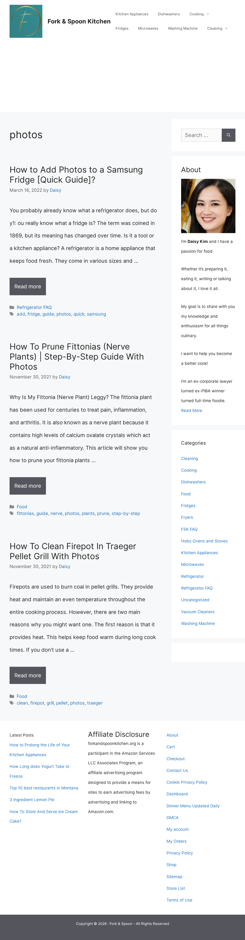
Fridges (122, 28)
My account (178, 829)
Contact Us (177, 770)
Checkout (176, 758)
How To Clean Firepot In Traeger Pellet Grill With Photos (73, 551)
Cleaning (214, 28)
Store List (176, 888)
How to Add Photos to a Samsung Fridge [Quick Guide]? (76, 174)
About (172, 735)
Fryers (187, 517)
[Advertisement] (122, 78)
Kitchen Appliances (132, 14)
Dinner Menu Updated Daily (193, 805)
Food (22, 506)
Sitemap (174, 876)
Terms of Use (179, 900)
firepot (37, 703)
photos (63, 314)
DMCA (173, 817)
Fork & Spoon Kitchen (79, 21)
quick (78, 314)
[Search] (228, 135)
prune (103, 513)
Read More (191, 410)
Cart (171, 746)
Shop (171, 864)
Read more (27, 286)
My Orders (177, 841)
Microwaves (148, 28)
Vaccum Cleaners (198, 611)
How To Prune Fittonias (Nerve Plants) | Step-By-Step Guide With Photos (77, 356)
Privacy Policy (180, 853)
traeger (95, 703)
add (21, 314)
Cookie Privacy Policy (187, 782)
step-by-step (126, 513)
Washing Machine (183, 28)
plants (88, 513)
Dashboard (177, 794)
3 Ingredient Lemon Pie (32, 799)
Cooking (196, 14)
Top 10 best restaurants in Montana (44, 788)
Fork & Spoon (121, 923)
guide (48, 314)
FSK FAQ (189, 529)
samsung (96, 314)
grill (50, 703)
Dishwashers (169, 14)
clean (22, 703)
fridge (34, 314)
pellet (62, 703)
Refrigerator (192, 576)
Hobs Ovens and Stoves (204, 541)
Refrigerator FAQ (34, 307)
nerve (56, 513)
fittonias (25, 513)
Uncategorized (195, 599)
